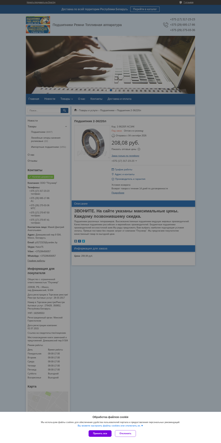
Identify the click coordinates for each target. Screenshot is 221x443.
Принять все (100, 433)
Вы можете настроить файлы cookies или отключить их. (109, 425)
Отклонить (125, 433)
